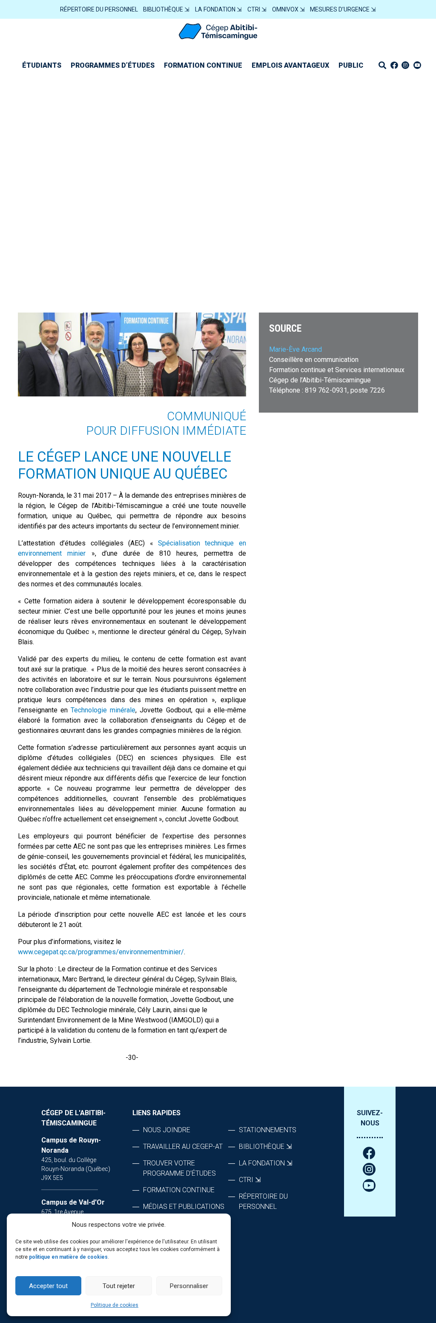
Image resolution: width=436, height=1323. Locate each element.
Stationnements (267, 1130)
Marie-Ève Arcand (295, 349)
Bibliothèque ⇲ (166, 9)
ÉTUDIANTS (41, 65)
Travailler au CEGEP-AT (183, 1146)
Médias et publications (183, 1206)
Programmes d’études (113, 65)
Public (350, 65)
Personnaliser (189, 1286)
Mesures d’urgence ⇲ (343, 9)
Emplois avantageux (290, 65)
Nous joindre (166, 1130)
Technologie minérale (103, 710)
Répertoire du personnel (99, 9)
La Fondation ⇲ (218, 9)
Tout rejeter (119, 1286)
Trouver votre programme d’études (179, 1168)
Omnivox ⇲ (288, 9)
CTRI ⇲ (257, 9)
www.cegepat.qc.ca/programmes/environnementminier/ (101, 952)
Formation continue (203, 65)
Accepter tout (48, 1286)
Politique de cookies (114, 1305)
